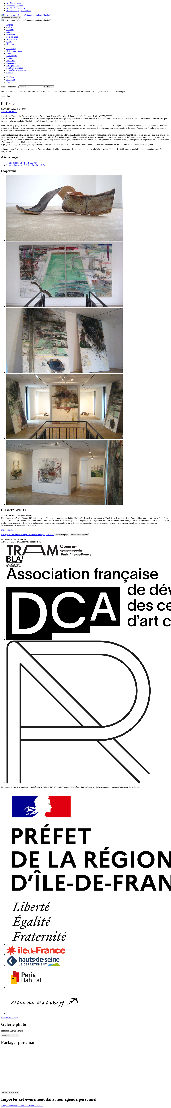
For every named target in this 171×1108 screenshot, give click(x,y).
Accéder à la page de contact (18, 10)
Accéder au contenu (14, 6)
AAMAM (10, 61)
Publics (9, 53)
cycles (9, 27)
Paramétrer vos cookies (16, 70)
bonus (8, 42)
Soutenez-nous (12, 63)
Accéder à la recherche (16, 8)
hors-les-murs (12, 37)
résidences (10, 34)
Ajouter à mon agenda (79, 535)
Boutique (10, 44)
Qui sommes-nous (14, 51)
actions (9, 32)
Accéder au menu (13, 3)
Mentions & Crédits (14, 68)
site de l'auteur (7, 530)
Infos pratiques (12, 65)
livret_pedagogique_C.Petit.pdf (25, 165)
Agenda (9, 25)
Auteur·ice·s (11, 39)
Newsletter (10, 48)
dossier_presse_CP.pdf (21, 163)
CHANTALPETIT (9, 111)
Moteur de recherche (9, 87)
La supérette (11, 56)
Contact (9, 73)
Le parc (9, 58)
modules (9, 29)
